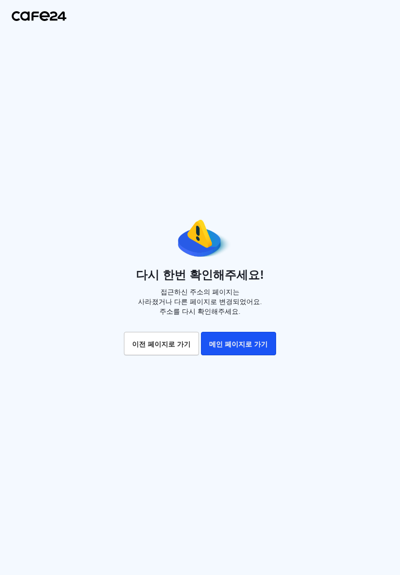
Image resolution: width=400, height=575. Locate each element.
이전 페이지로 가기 (161, 344)
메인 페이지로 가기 (238, 344)
